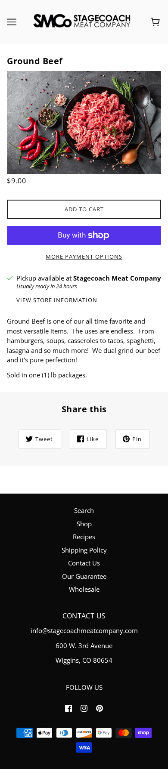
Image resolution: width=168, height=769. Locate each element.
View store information (56, 300)
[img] (68, 707)
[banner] (82, 21)
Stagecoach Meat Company (117, 278)
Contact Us (84, 563)
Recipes (84, 536)
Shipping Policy (84, 550)
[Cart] (156, 22)
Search (84, 510)
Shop (84, 523)
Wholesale (84, 589)
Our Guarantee (84, 576)
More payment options (84, 256)
